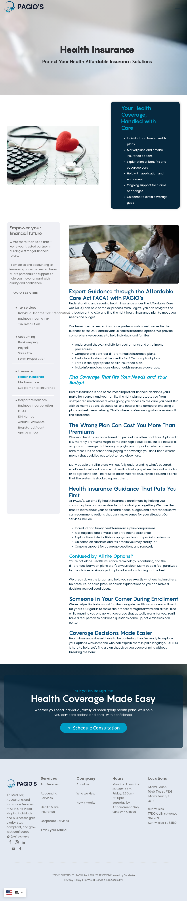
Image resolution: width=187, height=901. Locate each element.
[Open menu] (177, 7)
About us (83, 784)
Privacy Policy (72, 880)
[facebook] (10, 842)
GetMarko (129, 875)
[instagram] (17, 842)
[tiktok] (20, 849)
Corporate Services (55, 821)
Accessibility (115, 880)
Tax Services (50, 784)
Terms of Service (94, 880)
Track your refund (53, 830)
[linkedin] (23, 842)
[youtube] (13, 849)
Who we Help (86, 793)
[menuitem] (43, 313)
